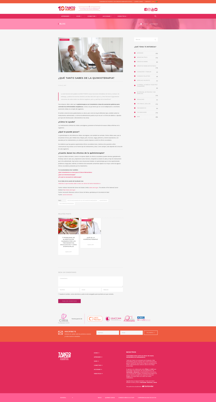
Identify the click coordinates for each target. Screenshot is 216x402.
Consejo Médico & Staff (126, 397)
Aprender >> (98, 357)
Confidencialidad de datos (147, 397)
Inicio (100, 397)
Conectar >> (98, 365)
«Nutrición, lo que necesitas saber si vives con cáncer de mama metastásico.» (79, 183)
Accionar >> (98, 369)
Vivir (78, 16)
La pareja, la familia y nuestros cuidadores (147, 85)
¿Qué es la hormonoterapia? (66, 174)
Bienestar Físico (66, 220)
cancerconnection (67, 194)
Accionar (106, 16)
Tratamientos (141, 108)
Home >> (96, 353)
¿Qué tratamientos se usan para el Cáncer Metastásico (75, 172)
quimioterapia (103, 200)
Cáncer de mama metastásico (146, 66)
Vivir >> (96, 361)
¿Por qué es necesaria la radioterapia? (70, 177)
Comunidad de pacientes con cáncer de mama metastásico (115, 1)
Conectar (91, 16)
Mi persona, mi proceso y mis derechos (146, 92)
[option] (68, 236)
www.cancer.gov (93, 187)
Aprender (65, 16)
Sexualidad (140, 99)
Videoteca (122, 16)
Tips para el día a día (143, 103)
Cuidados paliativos (143, 76)
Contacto (148, 1)
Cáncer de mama (142, 61)
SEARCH (155, 40)
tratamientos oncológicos (66, 203)
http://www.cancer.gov (69, 190)
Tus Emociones (142, 112)
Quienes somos (138, 1)
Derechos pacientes (143, 80)
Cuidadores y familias (144, 72)
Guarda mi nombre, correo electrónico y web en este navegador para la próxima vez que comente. (87, 294)
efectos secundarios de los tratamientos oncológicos (82, 200)
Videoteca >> (98, 373)
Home (145, 24)
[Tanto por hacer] (79, 8)
